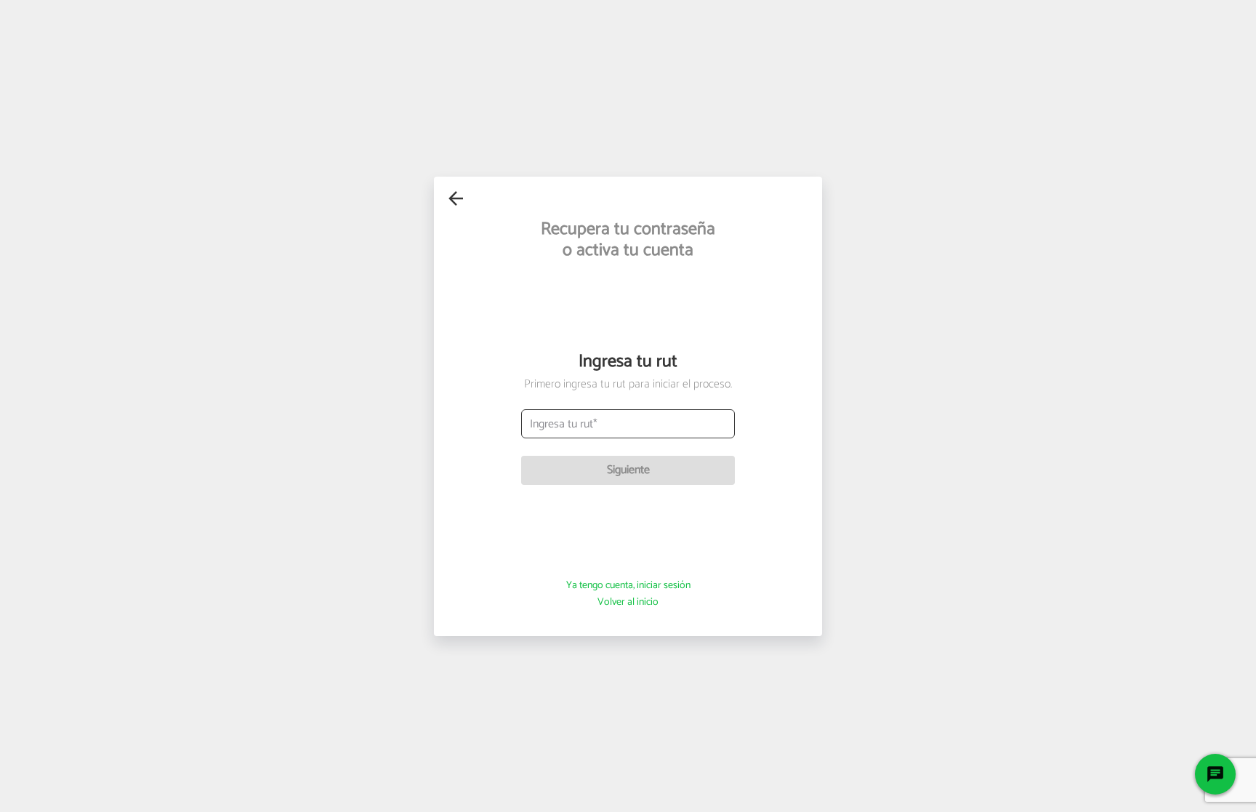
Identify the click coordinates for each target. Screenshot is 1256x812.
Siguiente (628, 470)
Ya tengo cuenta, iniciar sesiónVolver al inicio (628, 594)
